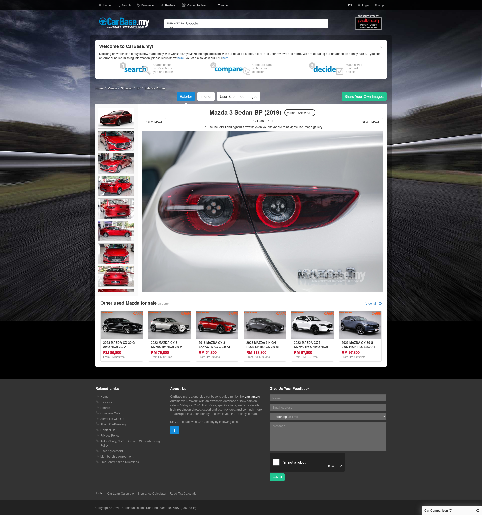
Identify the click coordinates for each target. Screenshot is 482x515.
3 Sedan (127, 88)
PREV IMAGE (154, 121)
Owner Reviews (197, 5)
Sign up (379, 5)
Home (107, 5)
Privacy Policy (109, 435)
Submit (277, 477)
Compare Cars (110, 413)
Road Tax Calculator (184, 493)
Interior (206, 96)
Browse (146, 5)
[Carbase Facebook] (174, 430)
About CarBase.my (113, 424)
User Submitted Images (238, 96)
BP (139, 88)
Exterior (186, 96)
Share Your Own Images (364, 96)
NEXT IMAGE (371, 121)
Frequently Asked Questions (119, 462)
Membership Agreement (116, 456)
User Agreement (111, 451)
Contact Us (107, 429)
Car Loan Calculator (121, 493)
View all (371, 303)
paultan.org (252, 396)
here (180, 58)
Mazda (112, 88)
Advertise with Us (112, 418)
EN (350, 5)
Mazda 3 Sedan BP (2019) (246, 112)
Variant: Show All (299, 112)
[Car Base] (124, 23)
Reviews (170, 5)
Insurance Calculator (152, 493)
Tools (221, 5)
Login (365, 5)
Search (126, 5)
